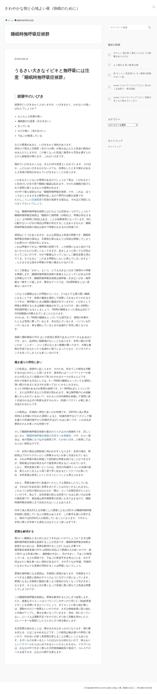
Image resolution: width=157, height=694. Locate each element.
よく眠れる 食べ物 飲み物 (125, 65)
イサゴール (25, 644)
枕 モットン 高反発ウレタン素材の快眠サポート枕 (132, 75)
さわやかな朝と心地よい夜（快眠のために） (42, 8)
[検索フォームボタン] (149, 27)
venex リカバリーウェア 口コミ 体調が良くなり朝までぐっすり (132, 99)
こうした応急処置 (32, 199)
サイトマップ (114, 146)
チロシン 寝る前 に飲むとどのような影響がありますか (132, 55)
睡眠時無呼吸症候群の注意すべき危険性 (49, 435)
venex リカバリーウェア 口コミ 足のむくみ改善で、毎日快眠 (132, 87)
